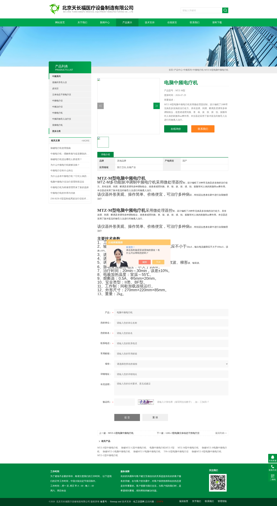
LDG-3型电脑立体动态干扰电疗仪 (182, 433)
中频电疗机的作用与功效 (62, 193)
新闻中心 (105, 22)
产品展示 (127, 22)
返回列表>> (221, 433)
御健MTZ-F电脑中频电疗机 (146, 451)
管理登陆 (222, 501)
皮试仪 (55, 88)
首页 (171, 70)
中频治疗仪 (57, 107)
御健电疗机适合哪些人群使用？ (66, 159)
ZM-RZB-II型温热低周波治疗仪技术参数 (69, 198)
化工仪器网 (138, 501)
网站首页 (60, 22)
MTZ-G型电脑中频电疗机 (121, 433)
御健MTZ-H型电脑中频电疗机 (206, 451)
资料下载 (217, 22)
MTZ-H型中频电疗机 (107, 447)
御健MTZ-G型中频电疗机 (133, 447)
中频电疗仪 (57, 100)
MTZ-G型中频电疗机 (107, 455)
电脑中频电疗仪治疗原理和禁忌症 (67, 182)
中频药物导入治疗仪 (61, 119)
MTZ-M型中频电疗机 (188, 447)
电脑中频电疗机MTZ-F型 (162, 447)
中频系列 (56, 76)
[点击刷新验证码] (146, 402)
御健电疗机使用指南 (60, 148)
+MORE (85, 140)
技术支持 (150, 22)
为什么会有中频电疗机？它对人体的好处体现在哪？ (69, 176)
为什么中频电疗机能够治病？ (65, 165)
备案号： (104, 501)
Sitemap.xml (115, 501)
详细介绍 (105, 154)
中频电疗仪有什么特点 (61, 170)
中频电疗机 (57, 113)
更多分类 (56, 131)
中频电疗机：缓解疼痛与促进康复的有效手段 (69, 154)
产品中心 (178, 70)
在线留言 (172, 22)
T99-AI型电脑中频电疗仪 (176, 451)
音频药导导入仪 (59, 82)
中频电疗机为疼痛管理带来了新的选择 (69, 187)
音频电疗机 (57, 125)
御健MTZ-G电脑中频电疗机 (116, 451)
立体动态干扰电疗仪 (61, 94)
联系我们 (194, 22)
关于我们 (82, 22)
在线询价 (176, 129)
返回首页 (183, 501)
